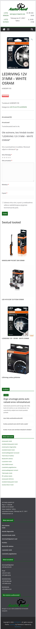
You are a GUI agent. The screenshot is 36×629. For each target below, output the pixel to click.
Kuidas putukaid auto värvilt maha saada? (15, 424)
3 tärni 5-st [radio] (6, 157)
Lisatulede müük (7, 461)
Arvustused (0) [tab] (7, 117)
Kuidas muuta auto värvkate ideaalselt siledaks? (17, 429)
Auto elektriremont (7, 464)
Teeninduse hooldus (8, 456)
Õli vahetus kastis (7, 476)
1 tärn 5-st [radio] (2, 157)
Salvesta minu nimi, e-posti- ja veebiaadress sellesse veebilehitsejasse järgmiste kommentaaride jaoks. (18, 205)
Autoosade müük (7, 441)
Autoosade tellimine (8, 479)
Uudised (6, 395)
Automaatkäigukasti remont (10, 470)
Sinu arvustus (7, 161)
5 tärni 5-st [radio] (10, 157)
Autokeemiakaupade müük (10, 444)
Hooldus (4, 542)
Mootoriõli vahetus (7, 458)
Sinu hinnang (7, 155)
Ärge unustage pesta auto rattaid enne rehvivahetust (16, 400)
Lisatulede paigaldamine (9, 467)
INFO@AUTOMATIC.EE (17, 14)
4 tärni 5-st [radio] (8, 157)
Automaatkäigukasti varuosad (10, 453)
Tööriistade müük (7, 473)
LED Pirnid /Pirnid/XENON (18, 107)
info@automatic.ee (7, 513)
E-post (4, 193)
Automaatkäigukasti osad (9, 539)
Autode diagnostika (8, 531)
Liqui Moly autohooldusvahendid (13, 418)
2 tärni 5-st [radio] (4, 157)
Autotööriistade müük (8, 450)
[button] (32, 39)
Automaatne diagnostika (9, 447)
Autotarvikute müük (7, 485)
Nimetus (5, 185)
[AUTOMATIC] (4, 29)
